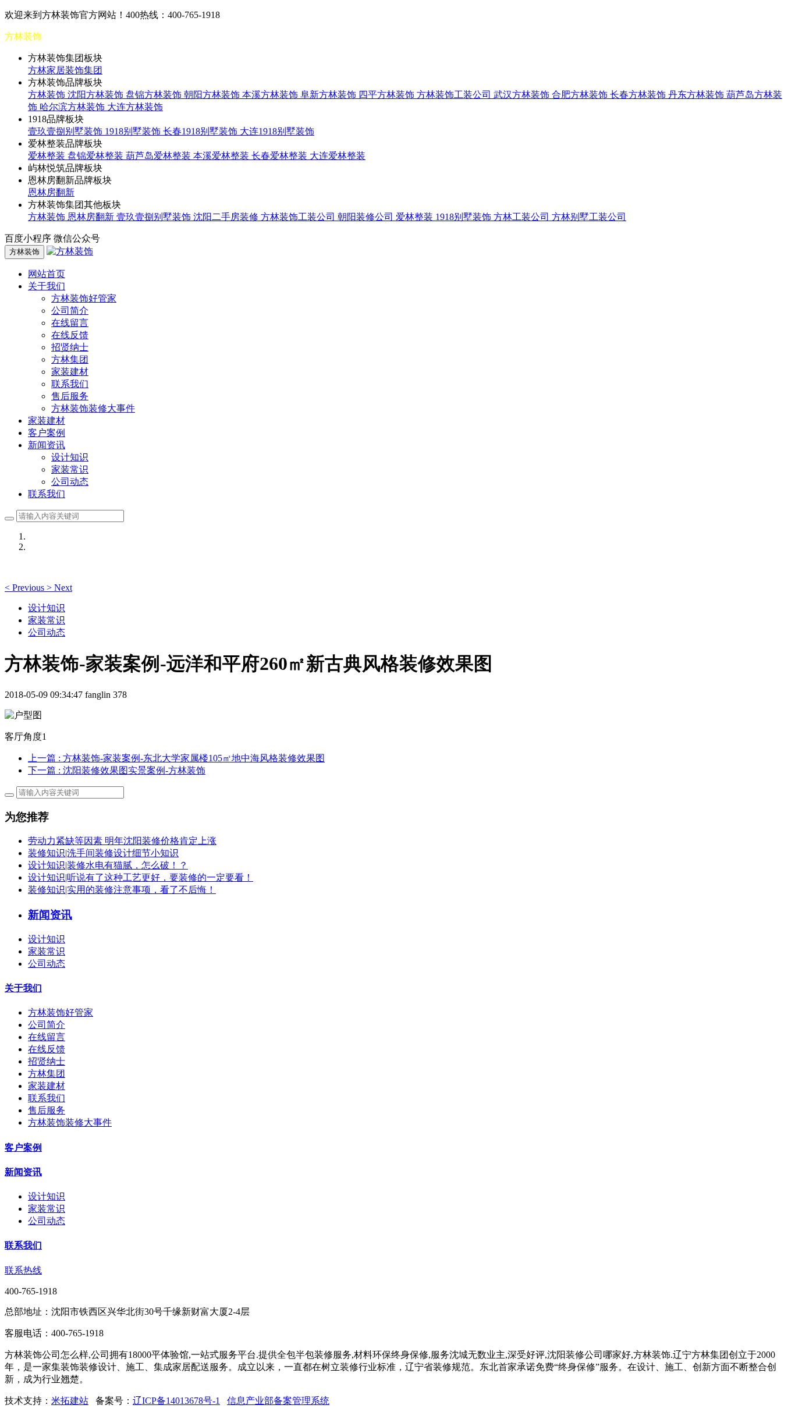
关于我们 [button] (46, 286)
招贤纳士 (69, 347)
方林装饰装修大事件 (93, 408)
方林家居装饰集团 (65, 70)
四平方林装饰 (388, 95)
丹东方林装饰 (697, 95)
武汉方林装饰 (523, 95)
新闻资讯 (23, 1172)
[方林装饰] (70, 251)
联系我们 (69, 384)
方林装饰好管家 (83, 298)
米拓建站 (69, 1401)
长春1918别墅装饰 (201, 131)
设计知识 (69, 457)
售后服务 (69, 396)
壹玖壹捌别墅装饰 (66, 131)
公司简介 (69, 310)
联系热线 (23, 1270)
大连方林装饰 (135, 107)
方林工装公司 (523, 217)
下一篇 (116, 770)
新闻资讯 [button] (46, 445)
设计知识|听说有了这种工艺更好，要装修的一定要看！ (140, 877)
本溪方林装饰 (271, 95)
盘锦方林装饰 (155, 95)
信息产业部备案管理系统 (278, 1401)
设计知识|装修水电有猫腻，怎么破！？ (108, 865)
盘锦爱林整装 (97, 156)
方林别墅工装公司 (589, 217)
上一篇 (176, 758)
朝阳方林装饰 (213, 95)
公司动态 (69, 482)
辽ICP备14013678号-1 (176, 1401)
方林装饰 (48, 95)
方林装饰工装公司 (455, 95)
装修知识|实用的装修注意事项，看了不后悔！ (122, 890)
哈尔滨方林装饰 (73, 107)
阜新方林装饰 (329, 95)
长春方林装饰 (639, 95)
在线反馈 (69, 335)
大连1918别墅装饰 (277, 131)
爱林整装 (48, 156)
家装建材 (69, 372)
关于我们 (23, 988)
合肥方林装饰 (581, 95)
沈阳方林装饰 (97, 95)
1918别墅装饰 (134, 131)
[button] (26, 588)
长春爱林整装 (280, 156)
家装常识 (69, 469)
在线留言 (69, 323)
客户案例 (46, 433)
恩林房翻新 (51, 192)
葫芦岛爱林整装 (159, 156)
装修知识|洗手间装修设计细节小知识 (103, 853)
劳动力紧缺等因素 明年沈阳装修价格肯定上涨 (122, 841)
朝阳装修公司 (367, 217)
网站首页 (46, 274)
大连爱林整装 (337, 156)
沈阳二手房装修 (227, 217)
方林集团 (69, 359)
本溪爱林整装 (222, 156)
